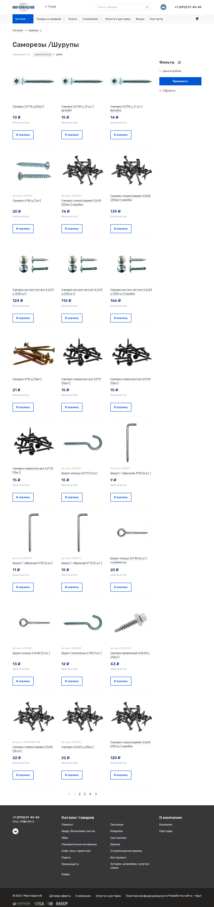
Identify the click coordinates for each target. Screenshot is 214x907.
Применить (180, 81)
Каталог (20, 19)
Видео (140, 19)
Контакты (156, 19)
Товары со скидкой (48, 19)
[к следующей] (95, 794)
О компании (90, 19)
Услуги (72, 19)
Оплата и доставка (117, 19)
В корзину (23, 134)
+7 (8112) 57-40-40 (188, 7)
